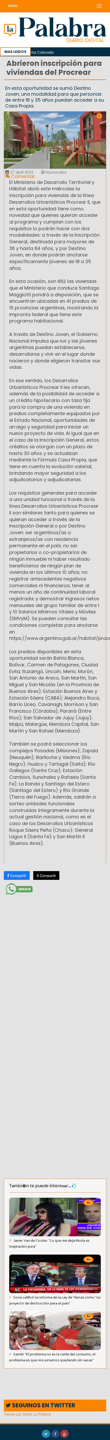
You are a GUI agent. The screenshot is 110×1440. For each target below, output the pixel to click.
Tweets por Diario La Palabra (27, 1414)
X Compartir (46, 875)
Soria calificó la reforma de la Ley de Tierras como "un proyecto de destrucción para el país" (55, 1300)
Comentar (22, 176)
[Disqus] (55, 965)
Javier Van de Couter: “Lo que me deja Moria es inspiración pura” (49, 1243)
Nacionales (56, 172)
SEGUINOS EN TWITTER (43, 1405)
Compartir (17, 875)
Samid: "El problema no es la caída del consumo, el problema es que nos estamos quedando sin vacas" (52, 1357)
